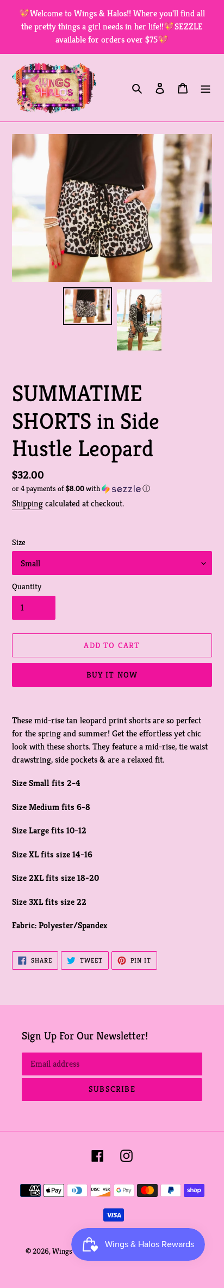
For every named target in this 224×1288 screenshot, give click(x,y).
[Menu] (205, 87)
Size (19, 542)
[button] (81, 488)
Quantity (26, 586)
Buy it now (112, 674)
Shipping (27, 503)
